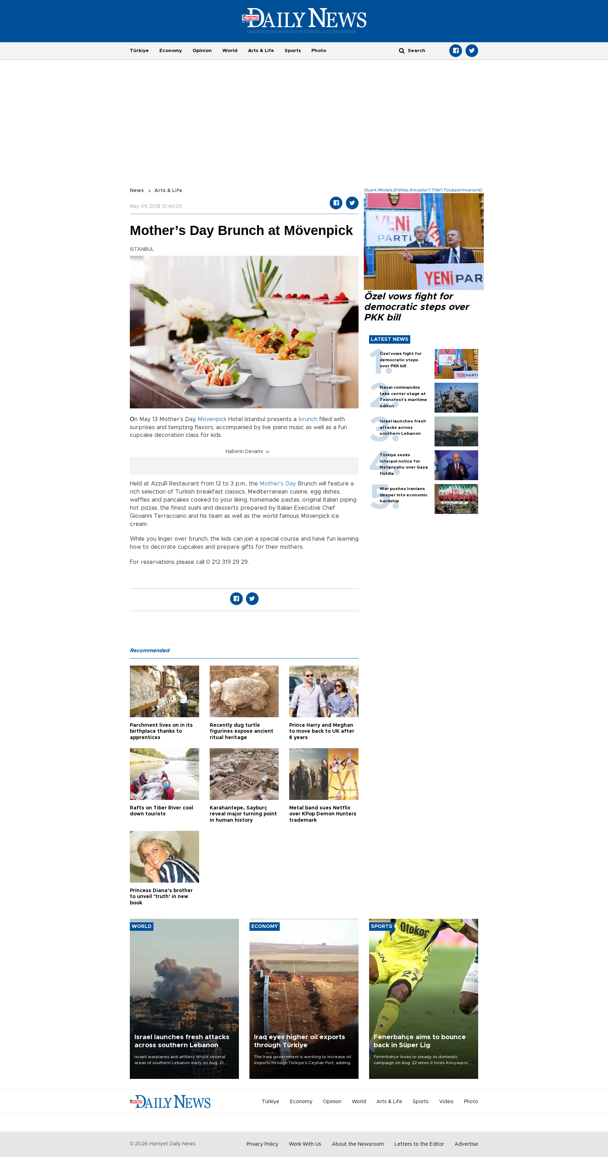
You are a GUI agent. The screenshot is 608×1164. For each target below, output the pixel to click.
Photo (318, 50)
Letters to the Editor (419, 1144)
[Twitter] (472, 50)
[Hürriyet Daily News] (304, 20)
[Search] (402, 50)
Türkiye (139, 50)
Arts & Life (261, 50)
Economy (170, 50)
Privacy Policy (262, 1144)
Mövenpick (212, 419)
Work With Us (305, 1144)
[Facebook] (455, 50)
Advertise (466, 1144)
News (137, 190)
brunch (307, 419)
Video (446, 1101)
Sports (293, 50)
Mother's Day (278, 483)
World (230, 50)
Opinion (202, 50)
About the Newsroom (358, 1144)
